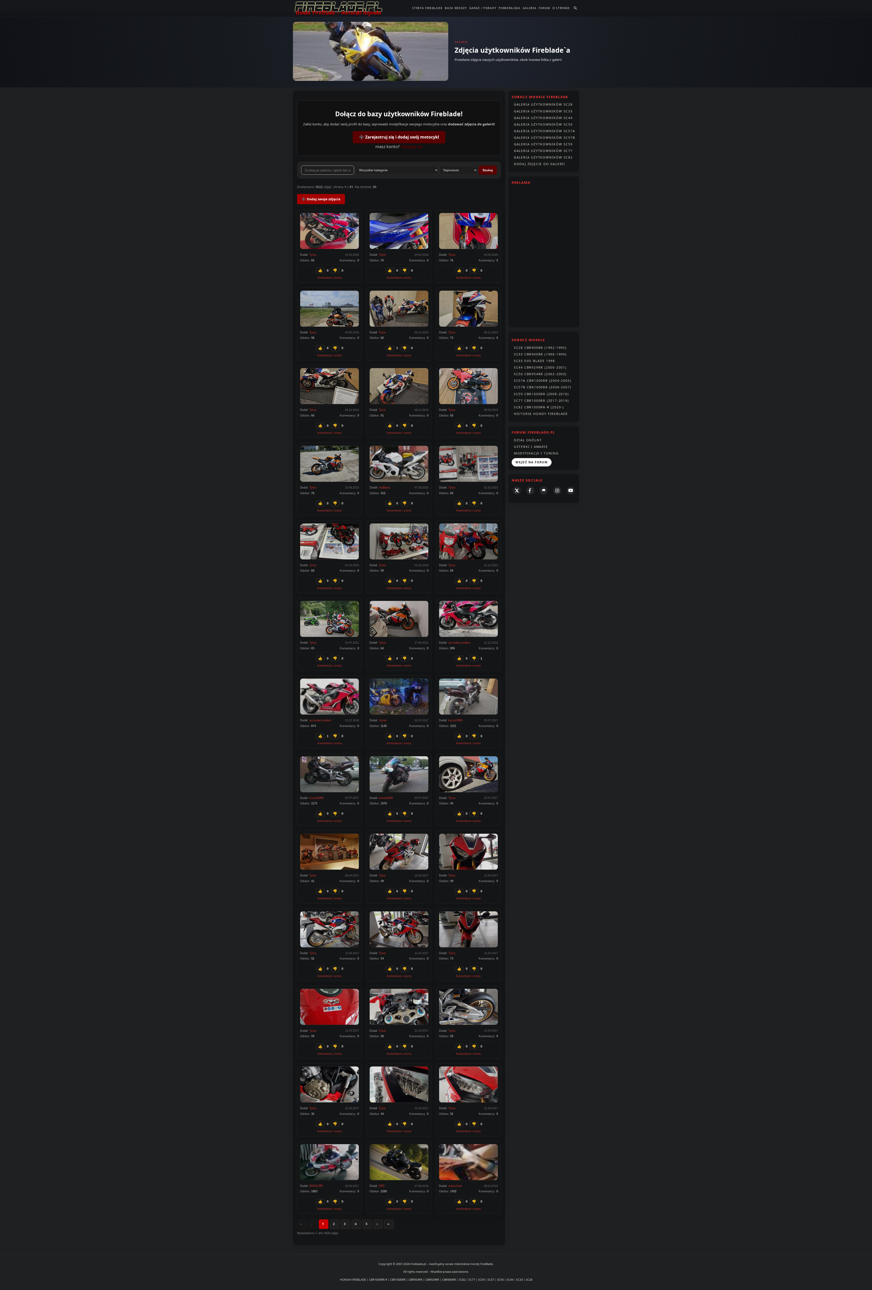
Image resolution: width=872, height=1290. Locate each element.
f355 (381, 1186)
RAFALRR (316, 1186)
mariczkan (455, 1186)
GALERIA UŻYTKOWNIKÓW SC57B (544, 137)
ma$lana (384, 487)
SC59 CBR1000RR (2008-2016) (541, 394)
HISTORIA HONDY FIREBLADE (541, 414)
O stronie (561, 8)
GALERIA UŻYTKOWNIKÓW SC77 (543, 151)
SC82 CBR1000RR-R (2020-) (539, 407)
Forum (544, 8)
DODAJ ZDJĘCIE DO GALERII (539, 164)
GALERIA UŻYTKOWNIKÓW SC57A (544, 131)
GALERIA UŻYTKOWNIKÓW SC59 (543, 144)
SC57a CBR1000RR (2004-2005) (542, 380)
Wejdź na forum (531, 462)
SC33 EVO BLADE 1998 (534, 361)
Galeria (530, 8)
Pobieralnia (509, 8)
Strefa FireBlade (427, 8)
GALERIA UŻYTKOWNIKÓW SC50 (543, 124)
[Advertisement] (544, 256)
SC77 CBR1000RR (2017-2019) (541, 400)
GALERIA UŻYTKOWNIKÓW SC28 (543, 104)
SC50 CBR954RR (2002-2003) (540, 374)
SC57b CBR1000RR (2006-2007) (542, 387)
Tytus (313, 254)
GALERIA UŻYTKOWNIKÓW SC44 (543, 118)
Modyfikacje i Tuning (536, 453)
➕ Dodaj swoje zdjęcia (321, 199)
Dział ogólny (528, 440)
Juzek (383, 720)
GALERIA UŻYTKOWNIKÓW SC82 (543, 157)
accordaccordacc (459, 642)
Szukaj (488, 170)
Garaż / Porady (483, 8)
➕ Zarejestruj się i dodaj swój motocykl (399, 137)
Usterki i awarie (531, 446)
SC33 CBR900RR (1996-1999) (540, 354)
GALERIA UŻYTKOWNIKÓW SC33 (543, 111)
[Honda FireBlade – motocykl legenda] (338, 8)
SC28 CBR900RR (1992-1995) (540, 347)
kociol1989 (455, 720)
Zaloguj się (411, 146)
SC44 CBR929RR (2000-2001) (540, 367)
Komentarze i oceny (329, 277)
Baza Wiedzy (456, 8)
